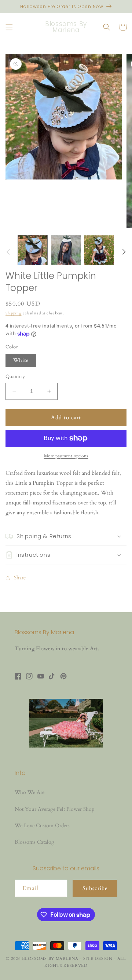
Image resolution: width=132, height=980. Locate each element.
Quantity (15, 376)
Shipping (14, 313)
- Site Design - (98, 958)
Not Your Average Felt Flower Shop (54, 809)
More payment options (66, 456)
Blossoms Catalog (34, 842)
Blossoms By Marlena (50, 958)
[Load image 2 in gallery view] (65, 250)
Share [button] (20, 577)
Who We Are (29, 792)
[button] (9, 27)
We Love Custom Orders (42, 825)
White (21, 360)
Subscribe (95, 888)
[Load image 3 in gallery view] (99, 250)
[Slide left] (8, 252)
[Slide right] (124, 252)
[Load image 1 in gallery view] (32, 250)
